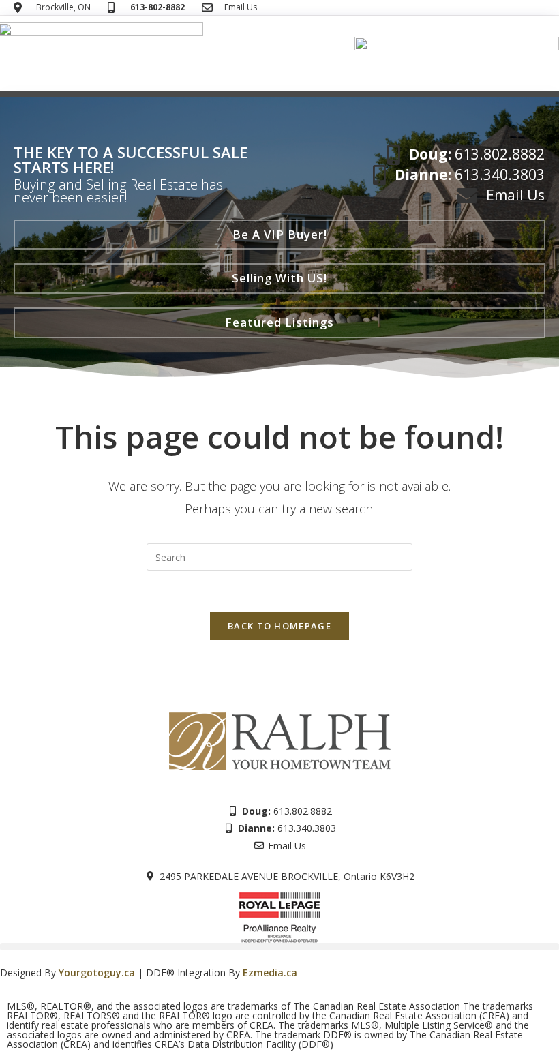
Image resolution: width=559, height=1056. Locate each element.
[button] (280, 94)
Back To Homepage (279, 626)
